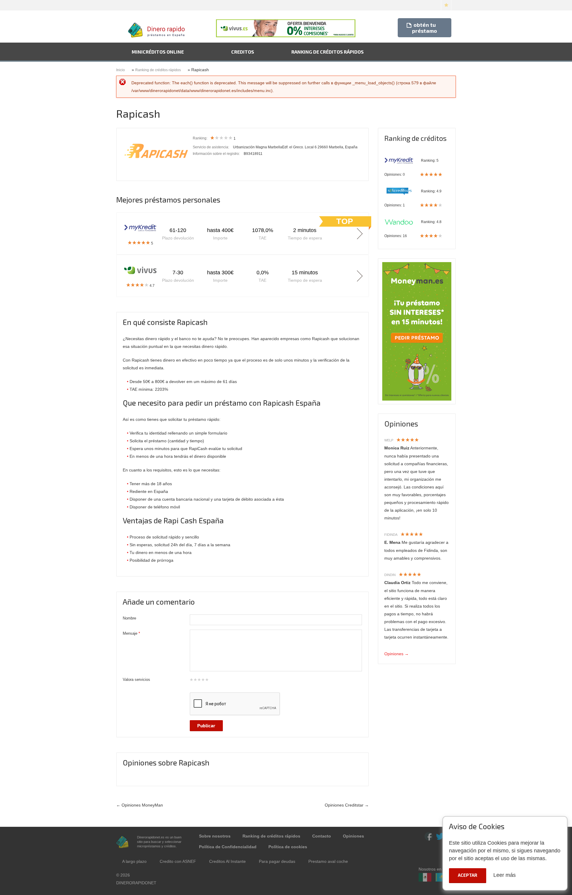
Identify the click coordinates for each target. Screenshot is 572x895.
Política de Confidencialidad (228, 846)
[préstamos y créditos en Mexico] (425, 880)
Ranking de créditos (415, 138)
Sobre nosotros (215, 836)
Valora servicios (136, 679)
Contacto (321, 836)
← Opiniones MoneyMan (139, 805)
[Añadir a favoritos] (446, 5)
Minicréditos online (158, 52)
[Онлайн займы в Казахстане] (442, 880)
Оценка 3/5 (199, 679)
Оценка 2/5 (195, 679)
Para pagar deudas (277, 861)
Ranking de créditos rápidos (327, 52)
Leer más (504, 875)
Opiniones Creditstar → (347, 805)
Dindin (390, 575)
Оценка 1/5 (191, 679)
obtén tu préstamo (424, 27)
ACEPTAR (467, 875)
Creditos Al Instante (227, 861)
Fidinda (390, 534)
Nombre (129, 618)
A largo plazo (134, 861)
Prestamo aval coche (328, 861)
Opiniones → (396, 653)
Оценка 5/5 (206, 679)
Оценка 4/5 (202, 679)
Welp (388, 440)
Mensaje (131, 633)
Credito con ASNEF (178, 861)
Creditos (242, 52)
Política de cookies (287, 846)
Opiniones (401, 423)
